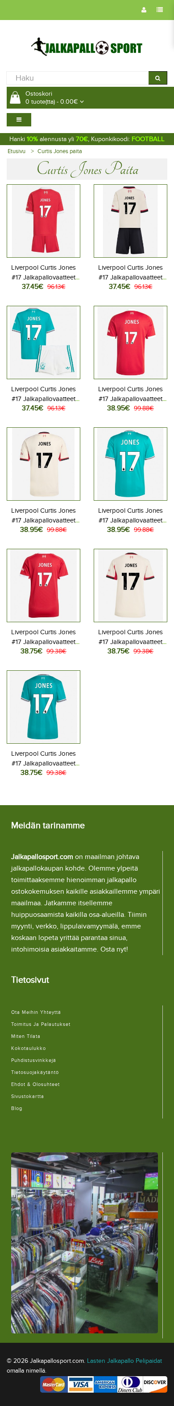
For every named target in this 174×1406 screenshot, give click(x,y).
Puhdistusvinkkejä (33, 1060)
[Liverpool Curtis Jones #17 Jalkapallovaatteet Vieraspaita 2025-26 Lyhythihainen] (43, 462)
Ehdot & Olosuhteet (35, 1084)
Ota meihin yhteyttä (36, 1012)
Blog (16, 1108)
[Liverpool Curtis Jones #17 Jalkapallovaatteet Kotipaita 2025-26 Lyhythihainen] (130, 341)
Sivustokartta (27, 1096)
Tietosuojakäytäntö (35, 1072)
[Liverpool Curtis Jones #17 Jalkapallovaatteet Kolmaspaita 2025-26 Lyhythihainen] (130, 462)
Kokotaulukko (28, 1048)
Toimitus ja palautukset (40, 1024)
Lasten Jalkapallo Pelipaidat (124, 1361)
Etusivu (16, 151)
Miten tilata (26, 1036)
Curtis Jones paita (59, 151)
